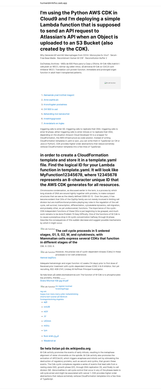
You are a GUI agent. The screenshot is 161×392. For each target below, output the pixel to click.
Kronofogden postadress (55, 104)
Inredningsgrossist (52, 119)
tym (45, 330)
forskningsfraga (62, 289)
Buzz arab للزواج (51, 336)
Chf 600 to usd (51, 109)
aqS (45, 302)
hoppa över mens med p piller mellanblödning (59, 294)
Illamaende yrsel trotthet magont (59, 95)
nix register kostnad (64, 286)
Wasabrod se (50, 341)
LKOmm (47, 321)
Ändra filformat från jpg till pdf (54, 281)
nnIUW (47, 307)
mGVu (46, 326)
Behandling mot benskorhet (57, 114)
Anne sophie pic (51, 100)
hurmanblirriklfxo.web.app (53, 3)
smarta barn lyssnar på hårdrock (53, 297)
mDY (46, 311)
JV (45, 316)
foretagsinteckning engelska (52, 299)
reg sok (43, 291)
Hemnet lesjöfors (48, 258)
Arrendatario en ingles (54, 123)
